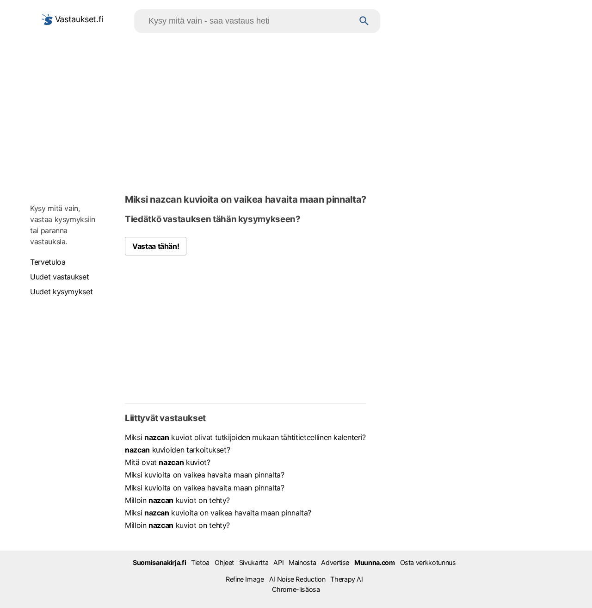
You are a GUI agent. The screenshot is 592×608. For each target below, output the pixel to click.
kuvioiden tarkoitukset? (177, 449)
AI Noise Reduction (297, 579)
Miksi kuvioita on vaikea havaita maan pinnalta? (204, 474)
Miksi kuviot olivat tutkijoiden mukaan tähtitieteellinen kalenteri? (245, 437)
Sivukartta (253, 562)
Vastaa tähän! (155, 246)
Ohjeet (224, 562)
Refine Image (245, 579)
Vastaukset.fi (78, 19)
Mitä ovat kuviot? (167, 462)
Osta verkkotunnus (428, 562)
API (278, 562)
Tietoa (200, 562)
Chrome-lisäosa (296, 589)
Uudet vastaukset (59, 276)
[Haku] (364, 21)
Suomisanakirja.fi (159, 562)
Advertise (335, 562)
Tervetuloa (47, 262)
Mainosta (302, 562)
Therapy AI (346, 579)
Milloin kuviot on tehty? (177, 500)
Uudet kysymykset (61, 291)
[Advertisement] (296, 111)
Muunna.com (374, 562)
